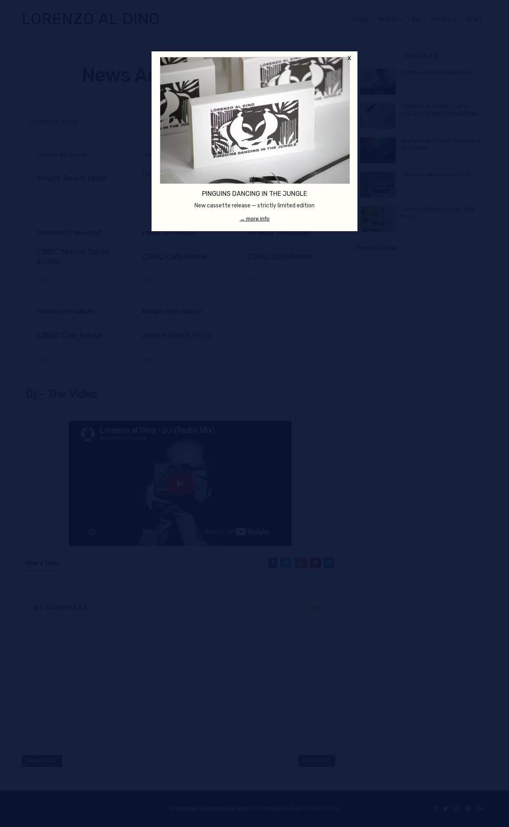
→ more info (255, 219)
